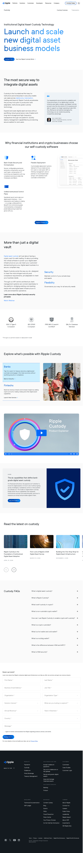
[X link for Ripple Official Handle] (10, 840)
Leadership (65, 814)
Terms (30, 838)
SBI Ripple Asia (66, 826)
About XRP (65, 820)
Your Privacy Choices (49, 820)
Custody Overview (62, 10)
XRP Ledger (27, 805)
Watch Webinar (9, 300)
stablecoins (20, 98)
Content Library (48, 802)
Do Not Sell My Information (51, 823)
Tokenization (75, 10)
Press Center (47, 817)
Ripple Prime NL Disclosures (73, 838)
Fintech (45, 790)
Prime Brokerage (29, 773)
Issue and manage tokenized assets (48, 780)
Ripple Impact (66, 817)
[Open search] (78, 3)
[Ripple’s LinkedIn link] (19, 840)
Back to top (8, 768)
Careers (64, 808)
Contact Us (65, 805)
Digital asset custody (11, 256)
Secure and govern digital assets (50, 775)
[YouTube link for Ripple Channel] (14, 840)
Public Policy (66, 811)
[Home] (6, 3)
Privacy (35, 838)
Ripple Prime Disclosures (59, 838)
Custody (26, 767)
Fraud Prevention (48, 814)
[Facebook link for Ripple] (6, 840)
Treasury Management (30, 776)
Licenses (40, 838)
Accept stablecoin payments (48, 765)
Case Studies (66, 767)
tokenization (28, 98)
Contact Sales (71, 3)
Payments (27, 764)
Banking (45, 787)
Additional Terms (48, 838)
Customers (65, 764)
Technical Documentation (32, 802)
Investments (66, 823)
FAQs (45, 811)
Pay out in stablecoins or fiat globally (50, 770)
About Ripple (66, 802)
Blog (44, 805)
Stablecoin (27, 770)
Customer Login (67, 770)
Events (45, 808)
